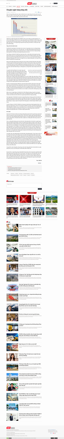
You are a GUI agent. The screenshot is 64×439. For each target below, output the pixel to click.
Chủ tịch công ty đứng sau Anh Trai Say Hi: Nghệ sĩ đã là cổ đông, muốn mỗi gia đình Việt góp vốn (30, 414)
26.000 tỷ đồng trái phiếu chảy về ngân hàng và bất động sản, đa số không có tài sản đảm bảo (30, 334)
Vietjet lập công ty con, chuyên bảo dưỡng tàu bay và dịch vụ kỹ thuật (30, 295)
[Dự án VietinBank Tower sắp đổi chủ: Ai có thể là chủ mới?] (54, 127)
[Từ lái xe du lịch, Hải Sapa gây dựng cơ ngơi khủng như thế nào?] (54, 104)
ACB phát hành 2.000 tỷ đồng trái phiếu (14, 169)
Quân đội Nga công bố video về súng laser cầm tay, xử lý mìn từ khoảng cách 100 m (25, 204)
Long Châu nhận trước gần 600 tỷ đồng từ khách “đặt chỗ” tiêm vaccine (29, 404)
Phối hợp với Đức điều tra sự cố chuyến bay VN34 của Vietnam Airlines (30, 364)
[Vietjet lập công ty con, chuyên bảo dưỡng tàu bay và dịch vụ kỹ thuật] (12, 297)
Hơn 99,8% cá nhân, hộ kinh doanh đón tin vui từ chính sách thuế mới (25, 216)
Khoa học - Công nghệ (24, 6)
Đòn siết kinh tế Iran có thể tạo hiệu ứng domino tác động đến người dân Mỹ (12, 217)
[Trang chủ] (7, 6)
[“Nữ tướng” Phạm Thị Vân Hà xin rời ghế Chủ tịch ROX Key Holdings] (12, 357)
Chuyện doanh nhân (47, 6)
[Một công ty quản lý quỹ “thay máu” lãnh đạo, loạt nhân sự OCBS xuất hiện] (51, 90)
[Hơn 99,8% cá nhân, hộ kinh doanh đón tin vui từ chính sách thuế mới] (25, 211)
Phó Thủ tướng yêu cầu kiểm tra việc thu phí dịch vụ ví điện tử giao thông (51, 216)
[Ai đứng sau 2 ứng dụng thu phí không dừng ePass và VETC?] (51, 79)
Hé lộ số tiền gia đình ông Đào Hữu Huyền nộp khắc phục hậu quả (30, 384)
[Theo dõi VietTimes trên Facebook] (50, 433)
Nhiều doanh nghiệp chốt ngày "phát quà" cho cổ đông (48, 110)
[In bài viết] (36, 12)
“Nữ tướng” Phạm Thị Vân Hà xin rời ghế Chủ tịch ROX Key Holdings (29, 354)
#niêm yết (32, 173)
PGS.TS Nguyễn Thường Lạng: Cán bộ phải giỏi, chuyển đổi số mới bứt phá (12, 204)
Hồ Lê (8, 12)
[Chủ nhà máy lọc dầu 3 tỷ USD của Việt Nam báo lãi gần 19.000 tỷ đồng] (54, 115)
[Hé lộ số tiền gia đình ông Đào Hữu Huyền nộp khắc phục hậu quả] (12, 387)
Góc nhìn (14, 6)
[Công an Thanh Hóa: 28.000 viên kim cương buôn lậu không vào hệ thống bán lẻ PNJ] (12, 268)
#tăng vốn (29, 175)
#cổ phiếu (16, 173)
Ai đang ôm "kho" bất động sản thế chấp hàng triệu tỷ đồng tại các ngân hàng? (30, 275)
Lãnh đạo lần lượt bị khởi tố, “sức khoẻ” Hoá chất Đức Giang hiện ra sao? (49, 72)
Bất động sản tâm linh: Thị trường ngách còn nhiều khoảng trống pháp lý (51, 204)
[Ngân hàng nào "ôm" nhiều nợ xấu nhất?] (51, 56)
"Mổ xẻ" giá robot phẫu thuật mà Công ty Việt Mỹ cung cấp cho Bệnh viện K (49, 50)
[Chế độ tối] (52, 3)
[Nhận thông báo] (50, 3)
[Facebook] (35, 12)
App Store (52, 438)
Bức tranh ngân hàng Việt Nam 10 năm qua (14, 167)
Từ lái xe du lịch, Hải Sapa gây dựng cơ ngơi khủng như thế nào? (48, 104)
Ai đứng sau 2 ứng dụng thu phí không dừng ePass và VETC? (49, 84)
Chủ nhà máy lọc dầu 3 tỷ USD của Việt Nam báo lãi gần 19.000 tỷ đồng (48, 115)
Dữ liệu (8, 222)
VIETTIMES (32, 3)
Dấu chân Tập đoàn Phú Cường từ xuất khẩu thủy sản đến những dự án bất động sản (30, 285)
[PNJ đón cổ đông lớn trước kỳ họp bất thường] (12, 317)
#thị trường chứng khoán (27, 173)
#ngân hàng (12, 173)
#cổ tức (21, 175)
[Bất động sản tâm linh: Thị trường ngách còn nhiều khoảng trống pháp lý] (51, 199)
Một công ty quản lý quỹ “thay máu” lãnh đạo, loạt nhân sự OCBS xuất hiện (49, 96)
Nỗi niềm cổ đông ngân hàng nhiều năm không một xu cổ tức (17, 170)
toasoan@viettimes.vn (53, 429)
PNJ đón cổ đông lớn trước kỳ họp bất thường (29, 314)
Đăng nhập (55, 3)
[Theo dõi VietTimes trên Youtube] (53, 433)
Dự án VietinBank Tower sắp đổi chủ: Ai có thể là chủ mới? (48, 127)
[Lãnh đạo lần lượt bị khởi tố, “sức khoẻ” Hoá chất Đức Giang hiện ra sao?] (51, 67)
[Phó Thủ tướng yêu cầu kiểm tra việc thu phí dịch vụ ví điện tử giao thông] (51, 211)
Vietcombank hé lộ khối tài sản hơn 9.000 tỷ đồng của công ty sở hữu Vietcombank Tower (30, 374)
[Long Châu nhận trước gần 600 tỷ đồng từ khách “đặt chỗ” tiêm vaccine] (12, 407)
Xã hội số (10, 6)
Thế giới (41, 6)
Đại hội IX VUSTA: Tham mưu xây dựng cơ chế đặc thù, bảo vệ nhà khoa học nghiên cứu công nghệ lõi (38, 204)
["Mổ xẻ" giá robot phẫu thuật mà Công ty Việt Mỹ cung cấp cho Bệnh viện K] (51, 44)
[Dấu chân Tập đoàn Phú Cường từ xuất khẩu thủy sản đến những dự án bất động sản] (12, 287)
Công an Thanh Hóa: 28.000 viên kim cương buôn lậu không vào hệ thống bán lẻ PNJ (30, 265)
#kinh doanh (20, 173)
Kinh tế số (18, 6)
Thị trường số (31, 6)
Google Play (55, 438)
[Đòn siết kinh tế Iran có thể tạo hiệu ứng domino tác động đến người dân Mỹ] (12, 211)
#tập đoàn (25, 175)
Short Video (37, 6)
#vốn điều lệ (32, 175)
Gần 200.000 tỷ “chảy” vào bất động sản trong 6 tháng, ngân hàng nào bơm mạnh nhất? (29, 394)
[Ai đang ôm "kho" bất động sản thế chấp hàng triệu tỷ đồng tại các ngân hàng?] (12, 277)
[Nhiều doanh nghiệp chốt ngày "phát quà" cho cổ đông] (54, 109)
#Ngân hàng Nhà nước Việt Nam (15, 175)
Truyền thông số (54, 6)
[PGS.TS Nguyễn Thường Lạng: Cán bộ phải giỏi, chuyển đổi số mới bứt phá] (12, 199)
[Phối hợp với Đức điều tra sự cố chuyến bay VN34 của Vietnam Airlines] (12, 367)
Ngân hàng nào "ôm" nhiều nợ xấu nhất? (49, 61)
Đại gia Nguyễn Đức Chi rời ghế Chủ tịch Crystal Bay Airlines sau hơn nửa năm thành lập (29, 305)
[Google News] (40, 12)
